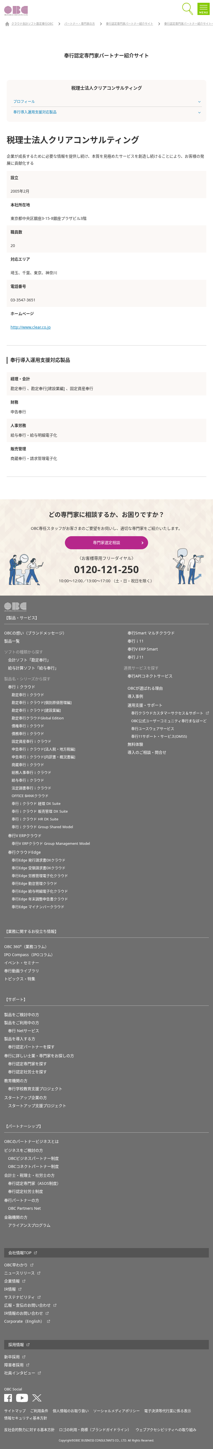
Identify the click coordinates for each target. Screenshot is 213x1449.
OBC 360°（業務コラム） (26, 947)
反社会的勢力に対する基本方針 (29, 1430)
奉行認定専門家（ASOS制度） (34, 1183)
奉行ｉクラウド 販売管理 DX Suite (40, 811)
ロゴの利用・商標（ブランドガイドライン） (95, 1430)
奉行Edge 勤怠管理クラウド (34, 883)
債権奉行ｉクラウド (28, 726)
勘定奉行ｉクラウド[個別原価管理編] (42, 702)
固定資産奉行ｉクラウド (31, 741)
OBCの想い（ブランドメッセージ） (35, 633)
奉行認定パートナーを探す (31, 1047)
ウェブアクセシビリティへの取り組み (166, 1430)
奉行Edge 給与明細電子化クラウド (40, 891)
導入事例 (135, 696)
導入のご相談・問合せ (147, 752)
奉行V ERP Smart (143, 649)
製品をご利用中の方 (21, 1023)
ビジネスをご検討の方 (23, 1150)
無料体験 (135, 744)
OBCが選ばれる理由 (145, 688)
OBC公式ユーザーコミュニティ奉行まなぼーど (169, 721)
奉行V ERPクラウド (25, 836)
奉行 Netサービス (23, 1031)
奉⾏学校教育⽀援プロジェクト (35, 1089)
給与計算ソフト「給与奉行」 (33, 668)
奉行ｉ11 (136, 641)
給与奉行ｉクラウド (28, 780)
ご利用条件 (39, 1411)
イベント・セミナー (21, 963)
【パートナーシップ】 (23, 1126)
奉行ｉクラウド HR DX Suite (35, 819)
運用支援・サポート (145, 705)
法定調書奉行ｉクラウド (31, 788)
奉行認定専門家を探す (27, 1064)
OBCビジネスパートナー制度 (33, 1158)
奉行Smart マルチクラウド (151, 633)
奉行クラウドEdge (24, 852)
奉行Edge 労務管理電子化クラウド (40, 876)
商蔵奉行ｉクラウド (28, 765)
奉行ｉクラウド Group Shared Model (42, 827)
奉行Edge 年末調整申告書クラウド (40, 899)
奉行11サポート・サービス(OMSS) (159, 736)
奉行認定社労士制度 (25, 1191)
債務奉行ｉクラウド (28, 733)
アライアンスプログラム (29, 1225)
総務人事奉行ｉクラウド (31, 772)
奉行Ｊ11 (136, 657)
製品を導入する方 (19, 1039)
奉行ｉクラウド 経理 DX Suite (36, 803)
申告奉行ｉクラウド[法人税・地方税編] (43, 749)
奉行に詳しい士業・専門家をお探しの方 (39, 1056)
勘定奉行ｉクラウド (28, 695)
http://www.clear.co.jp (31, 327)
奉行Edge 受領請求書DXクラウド (38, 868)
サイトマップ (15, 1411)
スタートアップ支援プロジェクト (37, 1106)
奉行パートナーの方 (21, 1200)
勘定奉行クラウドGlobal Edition (38, 718)
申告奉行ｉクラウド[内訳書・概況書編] (43, 757)
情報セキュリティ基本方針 (25, 1418)
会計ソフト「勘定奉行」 (29, 660)
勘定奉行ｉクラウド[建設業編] (36, 710)
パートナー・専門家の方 (79, 23)
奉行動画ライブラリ (21, 971)
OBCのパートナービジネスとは (31, 1141)
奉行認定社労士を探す (27, 1072)
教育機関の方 (15, 1081)
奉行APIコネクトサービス (150, 676)
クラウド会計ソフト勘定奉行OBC (32, 23)
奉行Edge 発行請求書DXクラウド (38, 860)
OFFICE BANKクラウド (30, 796)
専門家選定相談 (106, 543)
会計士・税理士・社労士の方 (29, 1175)
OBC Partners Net (24, 1208)
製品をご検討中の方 (21, 1015)
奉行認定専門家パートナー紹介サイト (129, 23)
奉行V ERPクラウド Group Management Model (51, 843)
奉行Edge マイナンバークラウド (38, 907)
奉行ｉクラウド (21, 687)
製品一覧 (12, 641)
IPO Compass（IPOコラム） (29, 955)
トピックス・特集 (19, 979)
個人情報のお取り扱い (71, 1411)
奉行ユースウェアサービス (152, 728)
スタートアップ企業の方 (25, 1098)
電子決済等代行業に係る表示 (167, 1411)
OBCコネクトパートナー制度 (33, 1166)
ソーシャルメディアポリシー (116, 1411)
